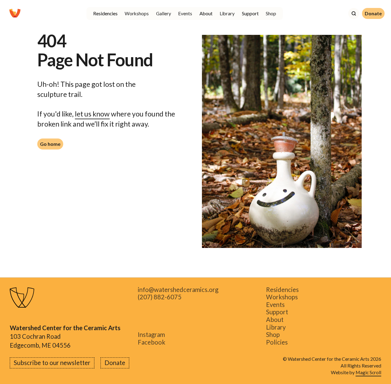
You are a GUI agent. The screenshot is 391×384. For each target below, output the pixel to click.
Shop (271, 13)
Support (277, 312)
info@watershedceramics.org (178, 289)
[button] (105, 13)
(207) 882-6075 (159, 297)
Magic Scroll (368, 372)
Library (227, 13)
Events (185, 13)
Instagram (151, 335)
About (274, 319)
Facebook (151, 342)
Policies (277, 342)
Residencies (282, 289)
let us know (92, 113)
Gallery (163, 13)
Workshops (137, 13)
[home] (15, 13)
